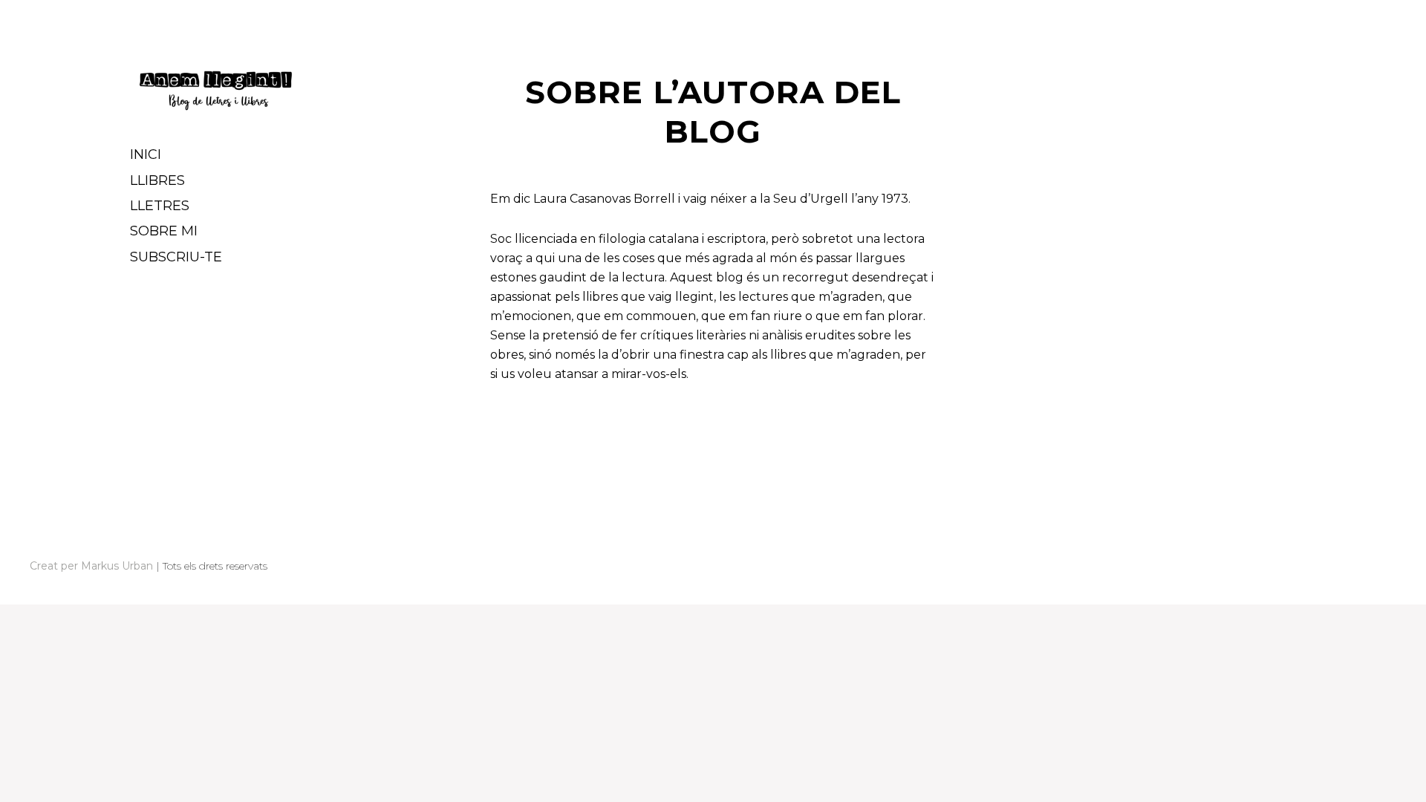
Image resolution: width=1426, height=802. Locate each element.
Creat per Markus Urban (91, 566)
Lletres (159, 206)
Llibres (157, 180)
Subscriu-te (176, 257)
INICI (145, 154)
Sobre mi (164, 231)
